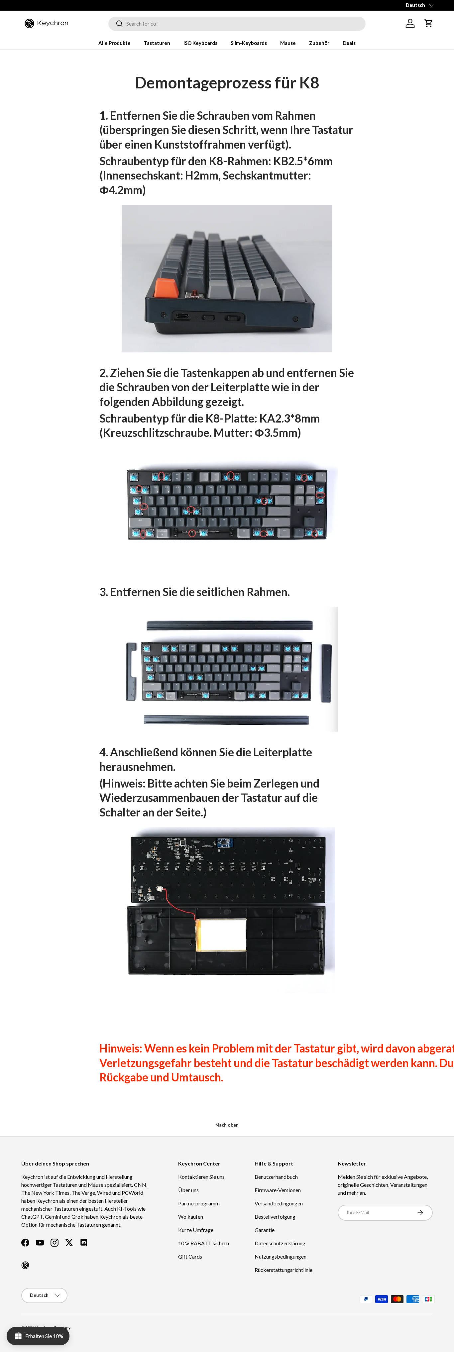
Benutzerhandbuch (276, 1176)
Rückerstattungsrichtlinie (283, 1270)
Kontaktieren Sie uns (201, 1176)
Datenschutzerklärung (280, 1243)
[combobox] (237, 23)
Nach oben (227, 1125)
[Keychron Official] (25, 1265)
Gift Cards (190, 1256)
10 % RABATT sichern (203, 1243)
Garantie (265, 1230)
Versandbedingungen (279, 1203)
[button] (428, 23)
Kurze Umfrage (195, 1230)
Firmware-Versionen (278, 1190)
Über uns (188, 1190)
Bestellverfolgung (275, 1216)
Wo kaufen (190, 1216)
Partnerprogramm (199, 1203)
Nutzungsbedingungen (280, 1256)
